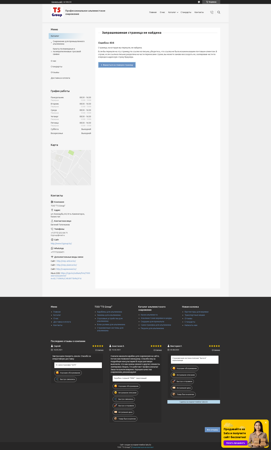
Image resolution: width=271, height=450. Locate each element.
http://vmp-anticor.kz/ (66, 261)
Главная (153, 12)
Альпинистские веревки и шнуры (156, 318)
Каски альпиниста (149, 315)
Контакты (199, 12)
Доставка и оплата (60, 78)
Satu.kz (148, 445)
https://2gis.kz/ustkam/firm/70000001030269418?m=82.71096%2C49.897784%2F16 (70, 276)
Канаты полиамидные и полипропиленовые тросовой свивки (67, 51)
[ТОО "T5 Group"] (57, 12)
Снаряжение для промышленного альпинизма (69, 42)
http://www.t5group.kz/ (61, 243)
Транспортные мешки (195, 315)
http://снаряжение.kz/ (66, 269)
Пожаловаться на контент (143, 447)
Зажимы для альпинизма (109, 315)
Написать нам (191, 325)
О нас (162, 12)
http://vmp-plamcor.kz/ (67, 265)
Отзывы (55, 72)
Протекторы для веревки (196, 312)
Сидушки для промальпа (152, 321)
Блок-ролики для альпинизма (111, 324)
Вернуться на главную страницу (118, 65)
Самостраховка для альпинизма (156, 325)
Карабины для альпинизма (109, 312)
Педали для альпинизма (152, 328)
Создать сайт (57, 2)
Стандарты (186, 12)
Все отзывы (212, 430)
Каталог (172, 12)
